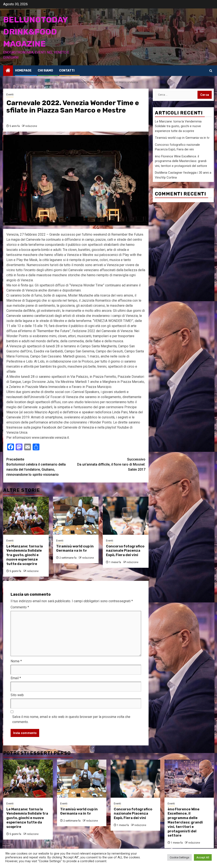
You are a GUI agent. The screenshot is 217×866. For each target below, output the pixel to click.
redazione (31, 126)
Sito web (17, 695)
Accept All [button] (202, 857)
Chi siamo (45, 70)
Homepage (23, 70)
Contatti (66, 70)
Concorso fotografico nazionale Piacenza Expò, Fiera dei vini (125, 550)
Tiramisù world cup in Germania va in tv (75, 548)
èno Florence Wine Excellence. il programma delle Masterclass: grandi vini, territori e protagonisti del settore (181, 161)
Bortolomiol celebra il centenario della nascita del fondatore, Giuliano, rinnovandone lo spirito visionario (36, 467)
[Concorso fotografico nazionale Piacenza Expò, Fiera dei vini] (125, 516)
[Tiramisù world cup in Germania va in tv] (76, 516)
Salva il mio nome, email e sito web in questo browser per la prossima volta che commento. (71, 719)
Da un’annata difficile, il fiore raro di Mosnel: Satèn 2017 (111, 464)
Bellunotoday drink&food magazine (35, 32)
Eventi (10, 94)
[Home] (8, 71)
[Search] (210, 71)
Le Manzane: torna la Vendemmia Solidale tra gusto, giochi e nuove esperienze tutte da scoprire (24, 555)
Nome (16, 661)
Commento (20, 607)
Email (16, 678)
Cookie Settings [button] (179, 857)
